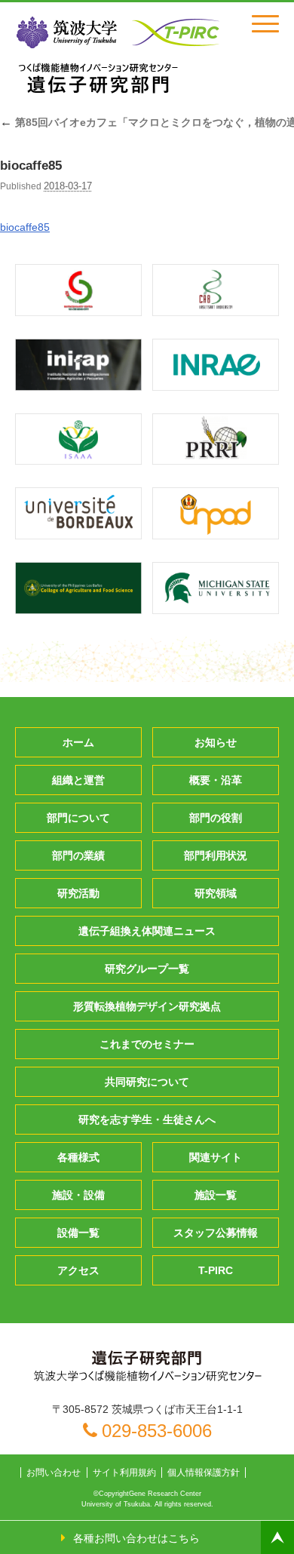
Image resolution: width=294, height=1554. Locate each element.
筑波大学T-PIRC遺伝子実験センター (98, 78)
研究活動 (78, 893)
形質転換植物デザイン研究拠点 (147, 1006)
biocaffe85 (25, 227)
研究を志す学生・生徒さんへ (147, 1119)
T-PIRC (215, 1270)
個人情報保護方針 (203, 1472)
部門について (78, 818)
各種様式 (78, 1157)
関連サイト (215, 1157)
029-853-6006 (157, 1430)
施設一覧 (215, 1195)
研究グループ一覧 (147, 969)
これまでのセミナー (147, 1044)
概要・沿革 (215, 780)
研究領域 (215, 893)
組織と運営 (78, 780)
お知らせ (215, 742)
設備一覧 (78, 1233)
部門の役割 (215, 818)
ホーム (78, 742)
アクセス (78, 1270)
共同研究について (147, 1082)
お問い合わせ (53, 1472)
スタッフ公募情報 (215, 1233)
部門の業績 (78, 855)
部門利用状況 (215, 855)
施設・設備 (78, 1195)
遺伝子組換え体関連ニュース (147, 931)
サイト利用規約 (124, 1472)
